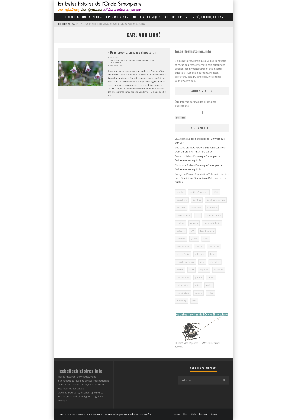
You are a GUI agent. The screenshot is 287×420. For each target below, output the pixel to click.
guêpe (194, 238)
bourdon (181, 207)
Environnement (116, 17)
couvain (194, 223)
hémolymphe (183, 246)
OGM (191, 269)
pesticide (218, 269)
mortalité (215, 262)
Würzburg (181, 300)
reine (197, 285)
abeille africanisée (199, 192)
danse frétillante (212, 223)
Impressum (203, 414)
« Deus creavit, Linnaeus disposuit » (132, 52)
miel (202, 262)
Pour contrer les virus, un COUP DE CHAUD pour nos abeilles (115, 24)
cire (198, 215)
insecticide (214, 246)
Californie (212, 207)
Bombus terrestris (216, 200)
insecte (199, 246)
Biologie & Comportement (82, 17)
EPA (192, 231)
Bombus (197, 200)
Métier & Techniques (147, 17)
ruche (209, 285)
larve (212, 254)
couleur (180, 223)
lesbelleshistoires (185, 262)
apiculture (182, 200)
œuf (194, 300)
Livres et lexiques (128, 60)
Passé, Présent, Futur (206, 17)
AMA (216, 192)
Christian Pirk (183, 215)
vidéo (210, 293)
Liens (185, 414)
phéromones (183, 277)
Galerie (193, 414)
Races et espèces (114, 63)
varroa (198, 293)
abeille (180, 192)
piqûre (198, 277)
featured (181, 238)
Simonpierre (114, 57)
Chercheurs (114, 60)
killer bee (199, 254)
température (183, 293)
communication (213, 215)
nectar (180, 269)
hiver (205, 238)
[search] (224, 380)
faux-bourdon (207, 231)
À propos (177, 414)
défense (181, 231)
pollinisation (183, 285)
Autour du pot (175, 17)
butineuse (196, 207)
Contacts (214, 414)
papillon (204, 269)
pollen (211, 277)
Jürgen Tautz (183, 254)
